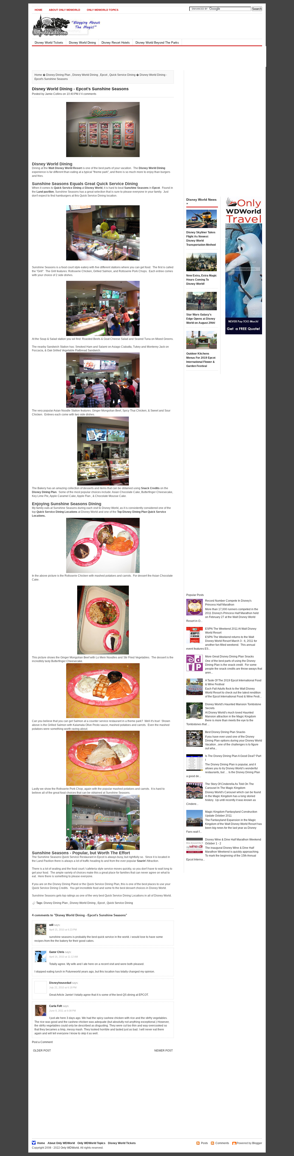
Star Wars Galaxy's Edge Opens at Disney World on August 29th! (200, 318)
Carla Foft (55, 1006)
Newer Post (163, 1050)
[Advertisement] (143, 56)
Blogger (257, 1143)
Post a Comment (42, 1042)
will (51, 925)
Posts (204, 1143)
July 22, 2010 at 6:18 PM (62, 987)
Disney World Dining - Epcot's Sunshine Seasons (80, 89)
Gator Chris (56, 952)
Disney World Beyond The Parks (157, 42)
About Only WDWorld (64, 9)
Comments (222, 1143)
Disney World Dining (82, 42)
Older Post (42, 1050)
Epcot (103, 74)
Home (38, 9)
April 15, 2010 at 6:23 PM (63, 929)
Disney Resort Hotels (116, 42)
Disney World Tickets (49, 42)
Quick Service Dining (122, 74)
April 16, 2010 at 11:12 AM (63, 956)
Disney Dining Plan (58, 74)
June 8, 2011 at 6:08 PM (62, 1010)
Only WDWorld (70, 1147)
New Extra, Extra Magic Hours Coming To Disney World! (201, 279)
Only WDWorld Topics (102, 9)
